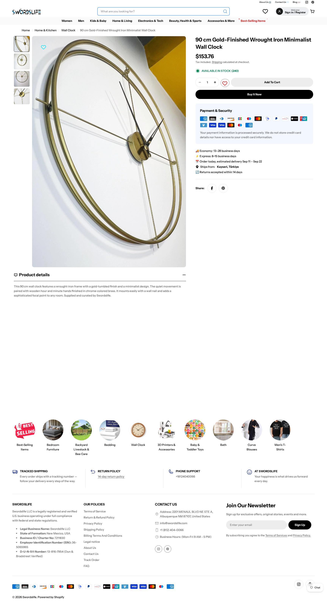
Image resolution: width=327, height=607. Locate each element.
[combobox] (163, 11)
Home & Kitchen (46, 30)
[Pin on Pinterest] (223, 188)
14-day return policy (111, 476)
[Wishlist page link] (265, 11)
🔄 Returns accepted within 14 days (218, 172)
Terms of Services (276, 535)
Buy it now (254, 94)
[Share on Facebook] (211, 188)
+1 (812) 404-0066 (172, 530)
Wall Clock (68, 30)
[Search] (225, 11)
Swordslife (29, 597)
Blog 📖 (296, 2)
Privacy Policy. (302, 535)
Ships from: (219, 167)
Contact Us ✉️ (282, 2)
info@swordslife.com (173, 523)
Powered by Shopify (51, 597)
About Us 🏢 (265, 2)
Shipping (217, 62)
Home (26, 30)
